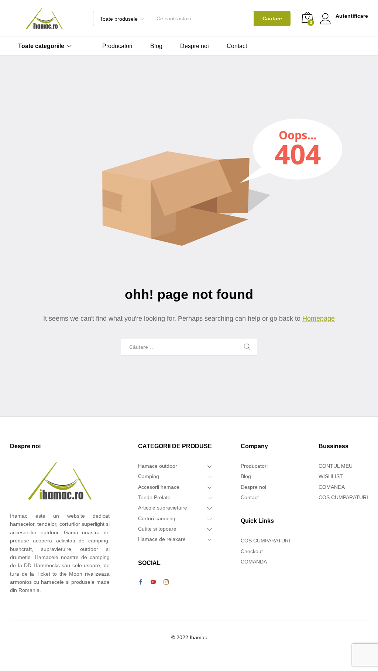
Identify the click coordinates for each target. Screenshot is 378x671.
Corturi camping (156, 518)
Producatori (117, 46)
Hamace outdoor (157, 466)
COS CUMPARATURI (265, 541)
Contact (237, 46)
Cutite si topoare (157, 529)
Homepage (318, 318)
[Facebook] (140, 582)
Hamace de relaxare (162, 539)
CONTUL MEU (336, 466)
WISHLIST (331, 476)
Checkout (252, 551)
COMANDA (254, 562)
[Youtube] (153, 582)
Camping (148, 476)
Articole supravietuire (162, 508)
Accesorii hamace (158, 487)
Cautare (272, 18)
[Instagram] (166, 582)
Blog (156, 46)
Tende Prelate (154, 497)
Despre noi (194, 46)
